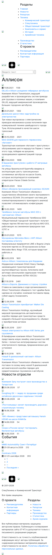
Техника (24, 17)
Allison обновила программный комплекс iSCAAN (25, 189)
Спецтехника (31, 23)
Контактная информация (32, 53)
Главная (24, 9)
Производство (27, 40)
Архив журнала (40, 519)
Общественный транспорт (37, 26)
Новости (24, 11)
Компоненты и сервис (35, 29)
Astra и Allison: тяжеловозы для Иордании (22, 261)
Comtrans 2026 (9, 453)
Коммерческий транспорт (37, 20)
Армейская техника (34, 35)
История (29, 32)
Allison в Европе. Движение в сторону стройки (24, 284)
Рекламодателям (28, 51)
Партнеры (25, 56)
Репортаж (25, 14)
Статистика (26, 43)
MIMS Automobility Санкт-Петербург (19, 444)
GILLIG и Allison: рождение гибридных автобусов (25, 90)
